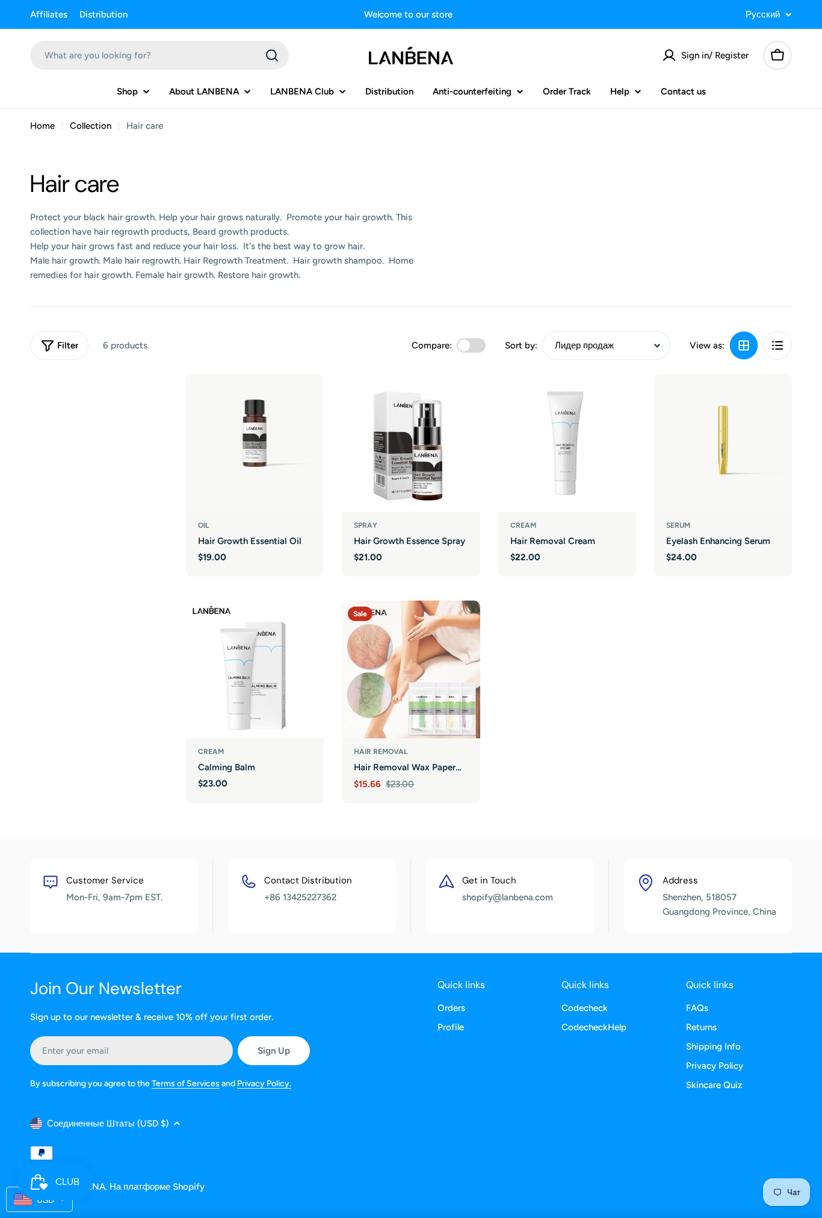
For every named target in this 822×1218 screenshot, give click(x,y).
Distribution (103, 14)
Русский (763, 14)
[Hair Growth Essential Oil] (255, 443)
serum (678, 525)
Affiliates (48, 14)
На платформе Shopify (157, 1186)
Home (42, 125)
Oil (203, 525)
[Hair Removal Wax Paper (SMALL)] (411, 669)
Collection (90, 125)
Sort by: (521, 345)
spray (365, 525)
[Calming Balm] (255, 669)
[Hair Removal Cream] (567, 443)
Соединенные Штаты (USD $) (107, 1123)
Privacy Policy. (264, 1083)
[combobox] (159, 55)
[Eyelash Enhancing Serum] (723, 443)
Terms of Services (186, 1083)
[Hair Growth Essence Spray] (411, 443)
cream (523, 525)
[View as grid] (743, 345)
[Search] (272, 55)
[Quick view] (306, 400)
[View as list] (777, 345)
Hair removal (380, 751)
